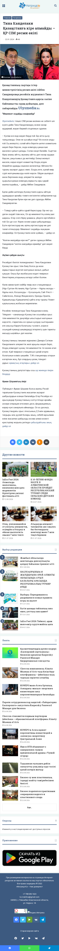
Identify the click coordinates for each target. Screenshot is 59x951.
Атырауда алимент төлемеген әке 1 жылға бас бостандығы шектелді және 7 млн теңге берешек (43, 529)
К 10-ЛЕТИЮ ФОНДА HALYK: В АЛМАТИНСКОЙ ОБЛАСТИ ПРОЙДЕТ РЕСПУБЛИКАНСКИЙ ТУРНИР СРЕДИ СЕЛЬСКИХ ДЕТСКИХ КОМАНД (42, 489)
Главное (7, 18)
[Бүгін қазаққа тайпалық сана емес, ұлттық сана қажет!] (10, 612)
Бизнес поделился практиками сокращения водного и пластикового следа (37, 794)
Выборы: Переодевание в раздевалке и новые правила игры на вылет (36, 597)
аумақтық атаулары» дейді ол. (24, 363)
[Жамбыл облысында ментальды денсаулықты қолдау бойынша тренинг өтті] (10, 562)
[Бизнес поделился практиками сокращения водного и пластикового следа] (10, 795)
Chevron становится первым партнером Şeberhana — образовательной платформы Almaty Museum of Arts (29, 719)
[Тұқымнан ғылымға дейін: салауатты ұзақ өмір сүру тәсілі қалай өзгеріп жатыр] (10, 767)
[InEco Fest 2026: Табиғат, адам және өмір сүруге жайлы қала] (10, 625)
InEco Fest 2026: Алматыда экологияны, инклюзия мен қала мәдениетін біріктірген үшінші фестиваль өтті (13, 487)
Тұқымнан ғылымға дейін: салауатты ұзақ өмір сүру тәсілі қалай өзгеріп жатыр (38, 766)
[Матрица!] (29, 5)
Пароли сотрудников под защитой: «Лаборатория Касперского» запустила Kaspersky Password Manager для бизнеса (29, 705)
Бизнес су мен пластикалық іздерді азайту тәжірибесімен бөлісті (37, 780)
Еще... (29, 807)
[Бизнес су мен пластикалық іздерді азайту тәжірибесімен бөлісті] (10, 781)
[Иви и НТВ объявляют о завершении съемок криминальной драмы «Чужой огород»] (10, 750)
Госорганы (17, 18)
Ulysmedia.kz (8, 121)
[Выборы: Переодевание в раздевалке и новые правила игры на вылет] (10, 598)
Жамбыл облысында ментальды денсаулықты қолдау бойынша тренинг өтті (37, 561)
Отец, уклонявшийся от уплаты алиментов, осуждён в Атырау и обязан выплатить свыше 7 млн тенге (15, 529)
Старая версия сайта (29, 931)
